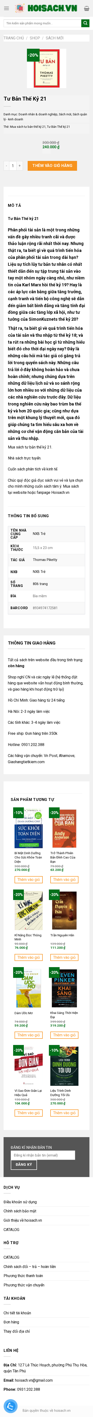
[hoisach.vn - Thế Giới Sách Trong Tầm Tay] (46, 8)
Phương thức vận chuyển (24, 1285)
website (20, 492)
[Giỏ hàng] (86, 8)
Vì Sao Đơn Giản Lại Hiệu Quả (28, 1093)
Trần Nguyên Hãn (62, 935)
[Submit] (85, 23)
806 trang (40, 584)
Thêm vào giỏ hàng (52, 165)
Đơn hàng (11, 1322)
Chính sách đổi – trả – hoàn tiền (30, 1266)
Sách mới (55, 38)
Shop (35, 38)
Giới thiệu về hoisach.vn (23, 1220)
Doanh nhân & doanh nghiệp (38, 114)
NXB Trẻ (39, 534)
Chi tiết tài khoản (17, 1313)
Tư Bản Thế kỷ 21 (58, 126)
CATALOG (11, 1229)
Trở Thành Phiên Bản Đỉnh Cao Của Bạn (62, 857)
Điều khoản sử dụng (20, 1202)
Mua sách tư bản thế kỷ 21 (28, 126)
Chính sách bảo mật (20, 1211)
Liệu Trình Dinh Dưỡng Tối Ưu (60, 1093)
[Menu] (6, 8)
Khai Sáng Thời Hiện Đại (64, 1015)
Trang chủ (14, 38)
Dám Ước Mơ (24, 1013)
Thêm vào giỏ (28, 879)
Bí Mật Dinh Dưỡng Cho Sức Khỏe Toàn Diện (28, 857)
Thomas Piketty (45, 560)
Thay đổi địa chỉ (17, 1331)
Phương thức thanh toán (23, 1275)
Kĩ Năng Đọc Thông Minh (28, 937)
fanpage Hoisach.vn (53, 492)
